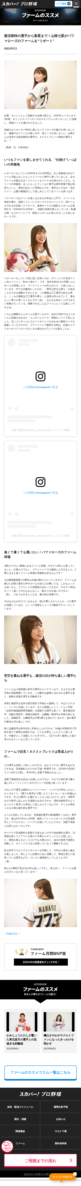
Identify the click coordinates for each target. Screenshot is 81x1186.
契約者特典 (61, 1143)
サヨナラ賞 (61, 1131)
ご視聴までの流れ (40, 1161)
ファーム (20, 1143)
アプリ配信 (61, 4)
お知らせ (60, 1119)
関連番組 (20, 1131)
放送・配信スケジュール (20, 1107)
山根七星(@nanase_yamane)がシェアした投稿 (40, 430)
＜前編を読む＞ (12, 933)
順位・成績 (20, 1119)
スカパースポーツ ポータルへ (40, 1174)
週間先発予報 (61, 1107)
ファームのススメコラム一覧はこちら (40, 1072)
